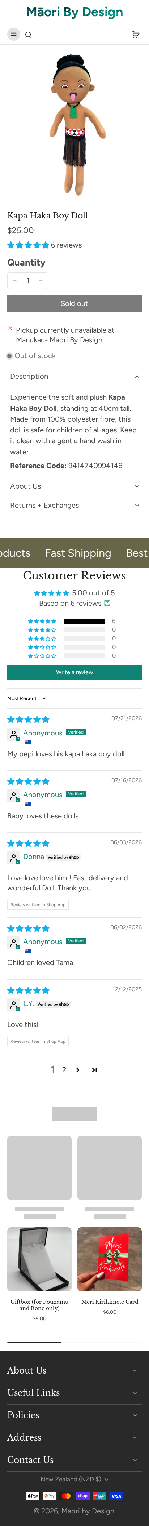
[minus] (15, 280)
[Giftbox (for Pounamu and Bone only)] (39, 1259)
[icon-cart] (134, 34)
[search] (28, 34)
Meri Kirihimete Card (109, 1302)
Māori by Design (87, 1511)
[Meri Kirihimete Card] (109, 1259)
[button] (29, 245)
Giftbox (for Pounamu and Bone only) (39, 1305)
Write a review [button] (74, 672)
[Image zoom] (74, 125)
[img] (28, 719)
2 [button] (64, 1069)
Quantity (26, 262)
